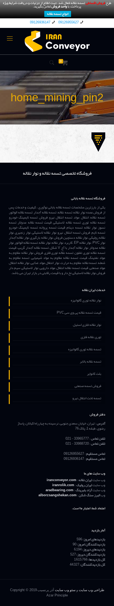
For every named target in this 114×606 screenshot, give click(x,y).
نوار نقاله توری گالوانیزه (86, 301)
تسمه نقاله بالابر (90, 362)
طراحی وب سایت (91, 590)
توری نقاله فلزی (91, 337)
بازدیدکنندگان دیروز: (90, 554)
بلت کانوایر (94, 374)
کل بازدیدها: (96, 559)
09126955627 (68, 22)
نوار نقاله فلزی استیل (87, 325)
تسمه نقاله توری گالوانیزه (84, 350)
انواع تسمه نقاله (57, 14)
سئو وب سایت (65, 590)
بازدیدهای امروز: (93, 539)
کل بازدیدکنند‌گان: (92, 564)
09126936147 (40, 22)
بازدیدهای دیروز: (93, 549)
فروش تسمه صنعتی (87, 386)
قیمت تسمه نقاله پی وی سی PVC (79, 313)
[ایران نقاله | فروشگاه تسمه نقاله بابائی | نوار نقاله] (57, 41)
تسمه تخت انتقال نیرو (86, 399)
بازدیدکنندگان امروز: (90, 544)
